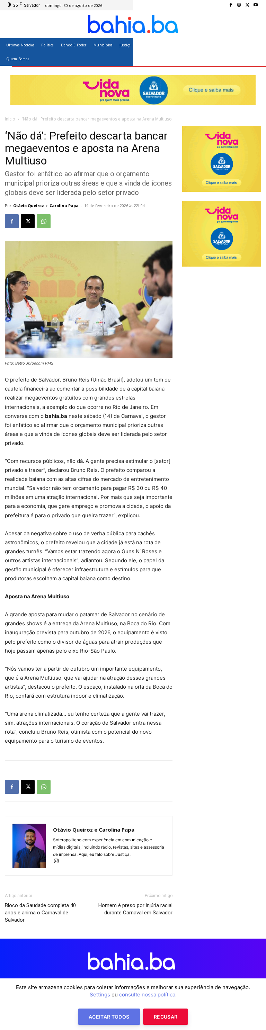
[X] (247, 5)
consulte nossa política (147, 994)
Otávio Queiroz (28, 205)
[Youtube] (255, 5)
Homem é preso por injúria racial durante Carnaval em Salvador (135, 909)
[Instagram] (239, 5)
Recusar (165, 1017)
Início (10, 119)
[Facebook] (231, 5)
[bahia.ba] (133, 24)
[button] (253, 52)
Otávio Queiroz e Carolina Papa (93, 829)
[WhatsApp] (44, 221)
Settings (100, 994)
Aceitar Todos (109, 1017)
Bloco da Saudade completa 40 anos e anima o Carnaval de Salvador (40, 912)
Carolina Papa (64, 205)
